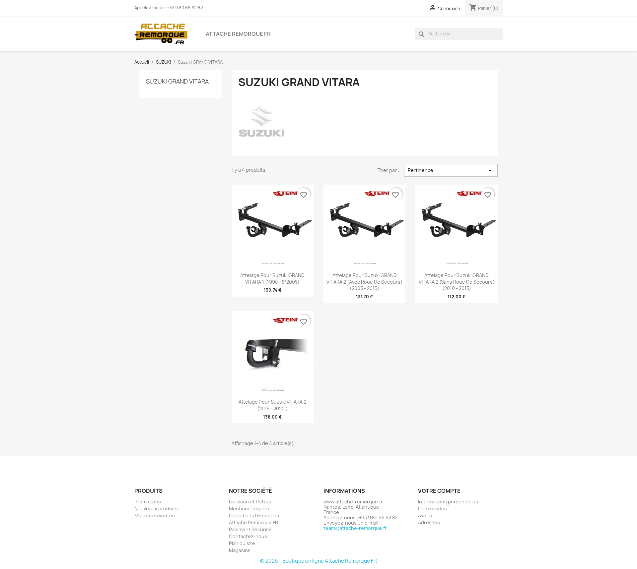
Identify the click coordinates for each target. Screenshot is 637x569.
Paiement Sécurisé (250, 529)
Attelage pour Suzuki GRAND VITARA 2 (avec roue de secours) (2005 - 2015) (364, 282)
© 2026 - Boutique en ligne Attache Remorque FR (318, 560)
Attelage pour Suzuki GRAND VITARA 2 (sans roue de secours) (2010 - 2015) (457, 282)
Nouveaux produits (156, 508)
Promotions (147, 501)
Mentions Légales (249, 508)
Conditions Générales (254, 515)
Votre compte (439, 490)
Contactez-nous (248, 536)
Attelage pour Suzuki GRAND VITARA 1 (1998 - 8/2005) (272, 278)
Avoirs (425, 515)
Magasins (239, 550)
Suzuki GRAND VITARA (177, 81)
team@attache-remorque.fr (355, 528)
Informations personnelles (448, 501)
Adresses (429, 522)
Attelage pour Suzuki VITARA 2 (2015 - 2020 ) (272, 405)
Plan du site (242, 543)
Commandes (432, 508)
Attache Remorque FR (238, 33)
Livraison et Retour (250, 501)
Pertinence (451, 170)
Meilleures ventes (154, 515)
